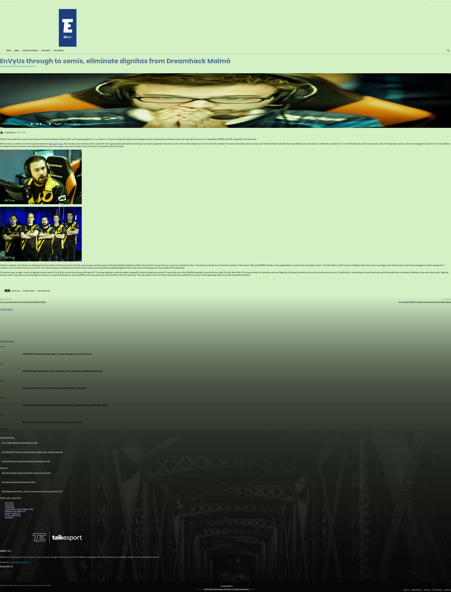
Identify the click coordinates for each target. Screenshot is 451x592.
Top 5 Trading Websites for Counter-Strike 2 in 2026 (19, 443)
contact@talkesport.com (19, 562)
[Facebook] (2, 572)
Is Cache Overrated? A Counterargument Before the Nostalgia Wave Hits (26, 461)
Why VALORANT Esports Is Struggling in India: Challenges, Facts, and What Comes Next (32, 452)
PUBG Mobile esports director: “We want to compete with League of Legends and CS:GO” (32, 491)
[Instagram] (8, 572)
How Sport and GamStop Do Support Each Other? (19, 482)
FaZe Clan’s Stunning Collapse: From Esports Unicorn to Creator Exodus (26, 473)
